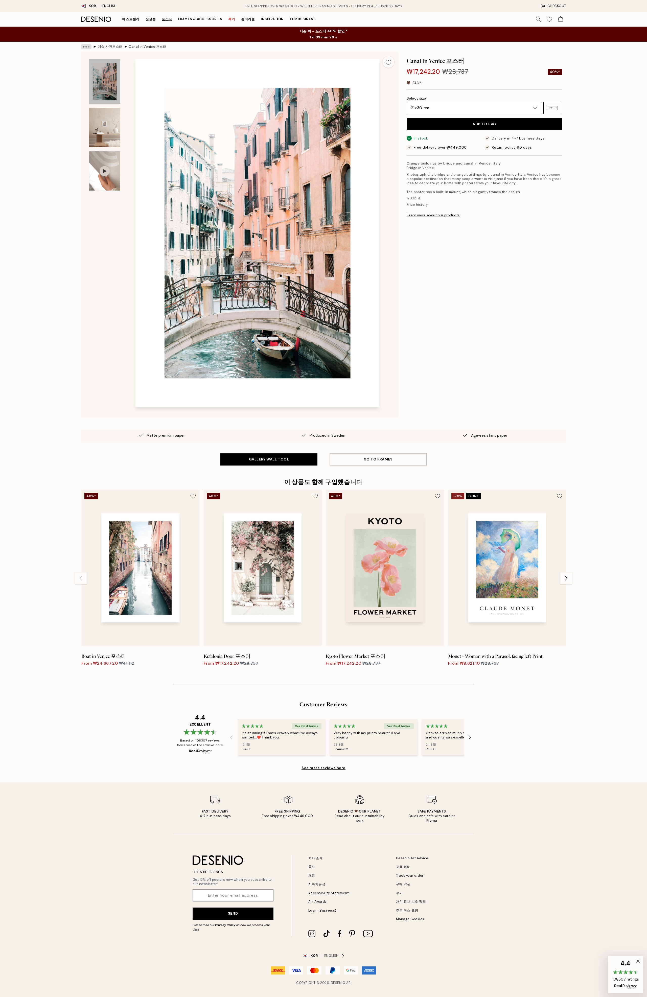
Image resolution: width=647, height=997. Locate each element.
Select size (416, 98)
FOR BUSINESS (303, 19)
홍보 (311, 867)
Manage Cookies (410, 919)
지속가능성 (317, 884)
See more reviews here (323, 768)
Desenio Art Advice (412, 858)
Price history (417, 204)
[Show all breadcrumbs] (86, 46)
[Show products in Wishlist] (549, 19)
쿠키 (399, 893)
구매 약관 (403, 884)
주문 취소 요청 (407, 910)
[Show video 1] (104, 171)
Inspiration (272, 19)
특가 (231, 19)
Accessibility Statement (328, 893)
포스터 (167, 19)
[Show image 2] (104, 127)
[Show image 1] (104, 81)
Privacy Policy (225, 925)
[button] (552, 108)
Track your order (410, 875)
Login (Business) (322, 910)
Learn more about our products (433, 215)
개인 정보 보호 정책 (411, 901)
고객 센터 (403, 867)
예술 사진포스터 (110, 46)
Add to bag (484, 124)
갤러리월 (248, 19)
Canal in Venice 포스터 (147, 46)
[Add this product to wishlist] (388, 62)
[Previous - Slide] (81, 578)
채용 (311, 875)
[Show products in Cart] (560, 19)
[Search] (538, 19)
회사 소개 (315, 858)
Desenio (338, 983)
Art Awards (317, 901)
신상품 (151, 19)
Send (233, 913)
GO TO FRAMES (378, 459)
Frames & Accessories (200, 19)
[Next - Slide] (566, 578)
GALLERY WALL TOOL (269, 459)
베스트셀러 (131, 19)
